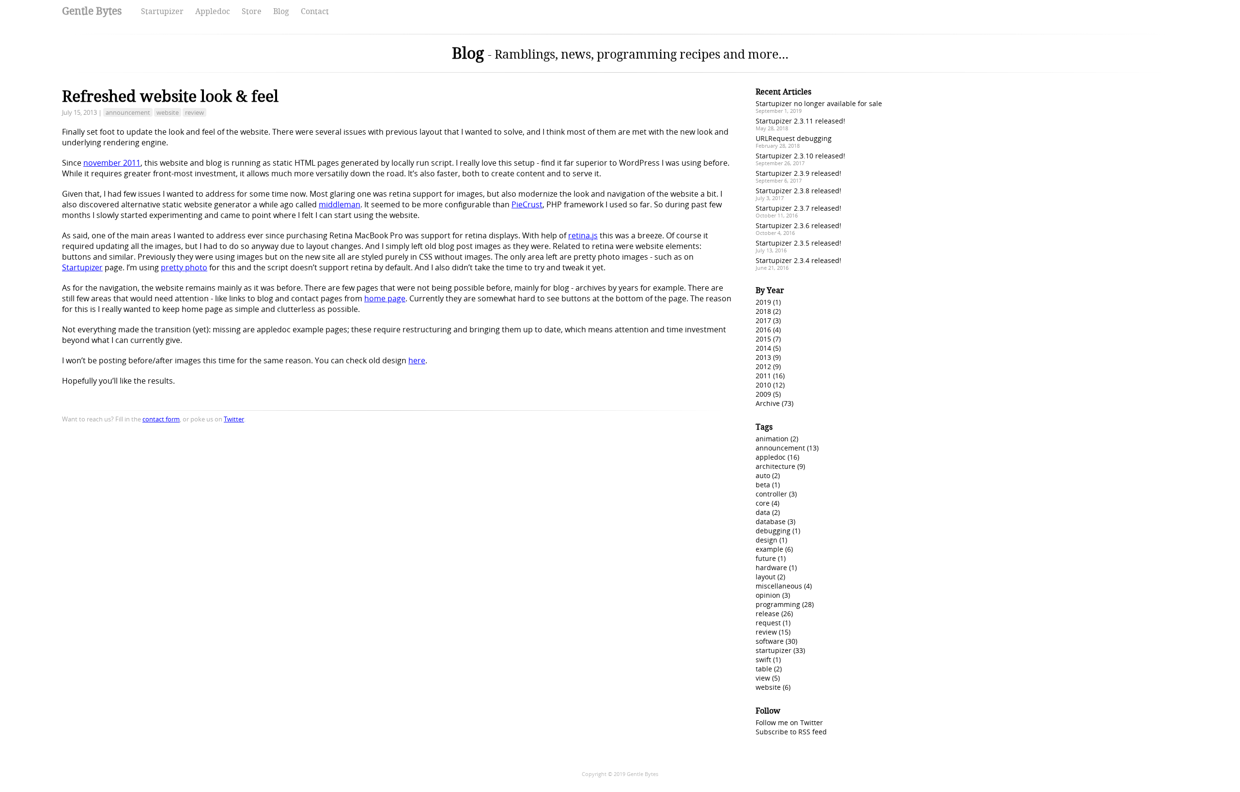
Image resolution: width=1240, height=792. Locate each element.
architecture (775, 466)
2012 (763, 366)
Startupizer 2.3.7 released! (798, 208)
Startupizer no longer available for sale (819, 103)
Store (252, 11)
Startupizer (162, 11)
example (769, 549)
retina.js (583, 235)
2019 (763, 302)
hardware (771, 567)
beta (763, 484)
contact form (161, 419)
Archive (768, 403)
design (766, 539)
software (770, 641)
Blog (281, 11)
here (416, 360)
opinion (768, 595)
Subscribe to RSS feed (791, 731)
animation (772, 438)
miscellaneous (779, 585)
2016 (763, 329)
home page (384, 298)
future (766, 558)
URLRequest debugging (794, 138)
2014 (763, 348)
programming (778, 604)
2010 (763, 384)
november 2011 (111, 162)
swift (763, 659)
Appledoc (212, 11)
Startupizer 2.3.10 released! (800, 155)
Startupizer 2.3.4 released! (798, 260)
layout (765, 576)
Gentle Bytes (92, 11)
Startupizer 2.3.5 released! (798, 243)
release (767, 613)
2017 (763, 320)
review (194, 112)
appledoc (771, 457)
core (763, 503)
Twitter (234, 419)
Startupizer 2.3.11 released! (800, 120)
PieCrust (527, 204)
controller (771, 493)
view (763, 678)
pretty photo (184, 267)
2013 (763, 357)
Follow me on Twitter (789, 722)
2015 (763, 338)
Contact (315, 11)
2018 (763, 311)
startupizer (773, 650)
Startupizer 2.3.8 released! (798, 190)
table (764, 668)
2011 (763, 375)
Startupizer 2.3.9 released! (798, 173)
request (768, 622)
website (167, 112)
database (771, 521)
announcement (128, 112)
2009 (763, 394)
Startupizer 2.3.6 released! (798, 225)
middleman (339, 204)
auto (763, 475)
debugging (773, 530)
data (763, 512)
